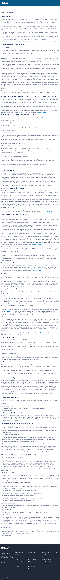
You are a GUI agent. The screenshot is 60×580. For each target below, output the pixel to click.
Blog (53, 3)
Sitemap (17, 547)
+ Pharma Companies (31, 559)
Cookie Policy (26, 93)
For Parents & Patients (29, 3)
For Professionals (18, 3)
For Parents (18, 554)
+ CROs (28, 561)
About (37, 3)
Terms (57, 552)
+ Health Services (31, 552)
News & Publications (45, 3)
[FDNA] (5, 3)
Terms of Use (52, 41)
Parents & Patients (46, 547)
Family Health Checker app (48, 561)
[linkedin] (4, 562)
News (16, 559)
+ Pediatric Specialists (31, 554)
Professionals (30, 547)
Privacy (57, 550)
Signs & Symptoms (46, 554)
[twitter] (1, 562)
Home (11, 3)
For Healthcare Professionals (33, 550)
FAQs (28, 568)
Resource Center (45, 552)
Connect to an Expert (46, 559)
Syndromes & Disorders (47, 557)
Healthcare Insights (31, 566)
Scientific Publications (20, 561)
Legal (57, 547)
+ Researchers (30, 564)
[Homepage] (7, 548)
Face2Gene (29, 571)
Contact (57, 3)
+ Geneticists (29, 557)
